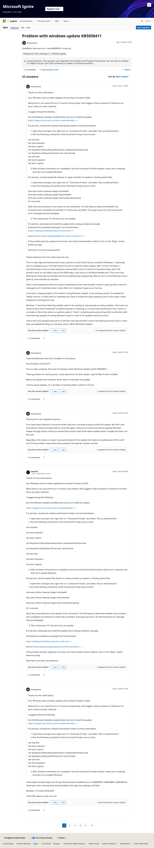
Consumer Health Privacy (74, 843)
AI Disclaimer (8, 843)
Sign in (148, 21)
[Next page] (92, 825)
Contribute (46, 843)
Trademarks (124, 843)
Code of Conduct (108, 843)
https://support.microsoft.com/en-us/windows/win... (52, 120)
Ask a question (143, 27)
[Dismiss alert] (149, 5)
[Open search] (142, 21)
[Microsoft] (4, 21)
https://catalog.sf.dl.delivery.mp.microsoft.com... (50, 230)
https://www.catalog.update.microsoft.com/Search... (59, 236)
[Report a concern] (44, 338)
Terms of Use (94, 843)
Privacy (56, 843)
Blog (35, 843)
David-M (34, 471)
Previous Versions (23, 843)
